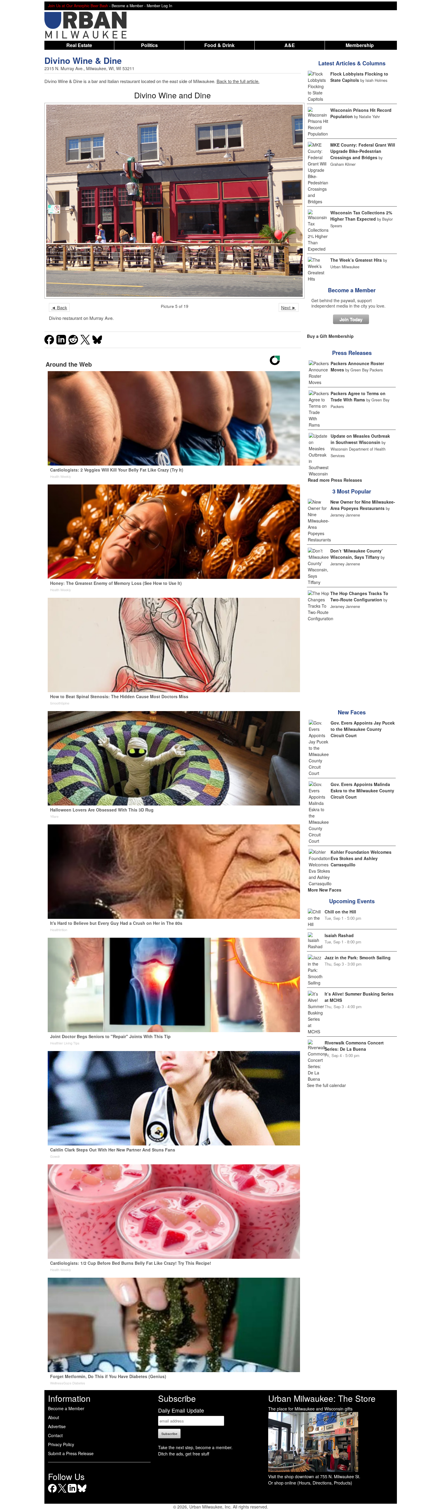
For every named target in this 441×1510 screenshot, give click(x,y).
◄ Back (59, 307)
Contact (55, 1435)
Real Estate (79, 45)
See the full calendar (326, 1085)
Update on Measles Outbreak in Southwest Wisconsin (360, 439)
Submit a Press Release (71, 1453)
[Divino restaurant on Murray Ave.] (172, 201)
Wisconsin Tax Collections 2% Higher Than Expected (361, 216)
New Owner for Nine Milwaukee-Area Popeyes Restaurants (362, 505)
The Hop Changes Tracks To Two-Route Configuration (359, 596)
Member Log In (159, 5)
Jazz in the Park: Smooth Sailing (358, 958)
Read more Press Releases (335, 480)
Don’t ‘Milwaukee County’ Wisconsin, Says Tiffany (356, 554)
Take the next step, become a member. (195, 1447)
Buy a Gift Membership (330, 336)
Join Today (351, 319)
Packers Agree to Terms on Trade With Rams (358, 396)
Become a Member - (129, 5)
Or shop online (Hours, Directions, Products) (310, 1483)
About (53, 1417)
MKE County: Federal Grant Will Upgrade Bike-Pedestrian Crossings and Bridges (362, 151)
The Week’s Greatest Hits (356, 260)
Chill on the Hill (340, 912)
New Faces (352, 712)
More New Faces (324, 890)
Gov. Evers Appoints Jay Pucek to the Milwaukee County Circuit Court (363, 729)
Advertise (57, 1426)
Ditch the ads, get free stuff (183, 1454)
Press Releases (352, 353)
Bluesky (82, 1492)
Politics (149, 45)
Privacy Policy (61, 1444)
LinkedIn (72, 1492)
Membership (360, 45)
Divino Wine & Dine (83, 60)
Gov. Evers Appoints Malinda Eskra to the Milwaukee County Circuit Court (362, 790)
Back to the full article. (238, 81)
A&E (289, 45)
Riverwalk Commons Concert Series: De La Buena (354, 1046)
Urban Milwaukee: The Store (322, 1398)
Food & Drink (219, 45)
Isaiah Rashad (339, 935)
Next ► (288, 307)
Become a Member (352, 290)
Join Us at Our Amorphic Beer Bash (78, 5)
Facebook (52, 1492)
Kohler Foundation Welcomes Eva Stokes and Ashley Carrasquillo (361, 858)
